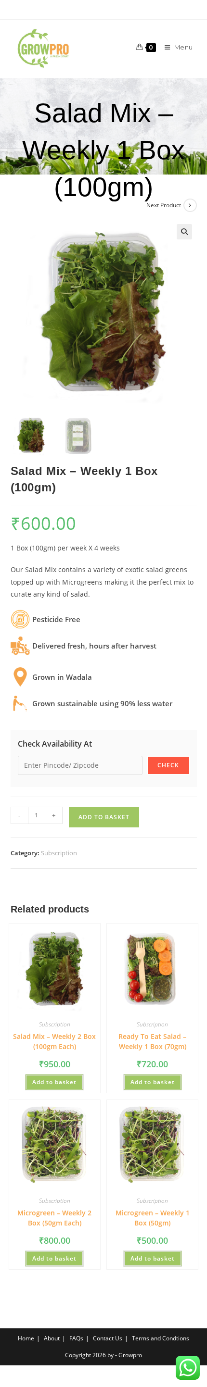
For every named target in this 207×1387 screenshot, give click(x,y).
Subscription (59, 853)
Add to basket (103, 817)
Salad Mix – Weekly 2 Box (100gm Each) (54, 1041)
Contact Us (107, 1338)
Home (26, 1338)
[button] (184, 231)
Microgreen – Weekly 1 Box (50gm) (153, 1217)
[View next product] (190, 205)
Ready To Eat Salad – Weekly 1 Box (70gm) (152, 1041)
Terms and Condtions (160, 1338)
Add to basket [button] (54, 1082)
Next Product (163, 205)
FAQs (76, 1338)
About (52, 1338)
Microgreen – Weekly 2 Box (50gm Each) (54, 1217)
